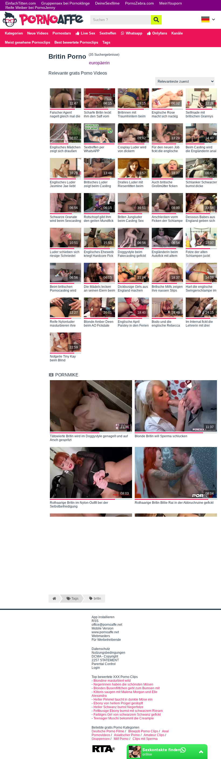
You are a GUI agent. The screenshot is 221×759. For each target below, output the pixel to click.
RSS (95, 621)
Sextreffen (107, 33)
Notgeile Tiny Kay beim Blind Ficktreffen (63, 359)
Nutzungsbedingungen (108, 653)
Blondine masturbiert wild (112, 681)
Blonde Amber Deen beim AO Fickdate (98, 323)
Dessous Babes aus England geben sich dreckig (200, 219)
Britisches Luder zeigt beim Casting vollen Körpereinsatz (99, 184)
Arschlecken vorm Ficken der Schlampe (167, 219)
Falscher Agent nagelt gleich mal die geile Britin (65, 115)
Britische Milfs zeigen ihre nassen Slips (167, 288)
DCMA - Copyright (105, 656)
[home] (54, 598)
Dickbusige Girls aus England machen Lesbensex (133, 289)
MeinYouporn (170, 3)
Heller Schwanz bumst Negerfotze (118, 707)
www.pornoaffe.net (105, 632)
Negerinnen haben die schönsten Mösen (123, 684)
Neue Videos (37, 33)
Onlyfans (159, 33)
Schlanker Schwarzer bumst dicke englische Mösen (201, 184)
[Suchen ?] (156, 20)
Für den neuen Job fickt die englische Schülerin (165, 149)
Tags (106, 42)
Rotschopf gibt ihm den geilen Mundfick (98, 219)
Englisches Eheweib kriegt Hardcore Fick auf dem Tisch (99, 254)
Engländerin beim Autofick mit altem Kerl (165, 254)
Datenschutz (101, 649)
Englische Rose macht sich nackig (165, 114)
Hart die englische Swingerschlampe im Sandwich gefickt (201, 289)
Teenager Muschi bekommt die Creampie (124, 718)
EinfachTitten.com (20, 3)
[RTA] (103, 752)
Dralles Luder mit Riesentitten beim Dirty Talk (130, 184)
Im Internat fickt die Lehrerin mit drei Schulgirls (199, 324)
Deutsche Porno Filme (108, 731)
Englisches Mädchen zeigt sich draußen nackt (65, 149)
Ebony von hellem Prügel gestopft (118, 703)
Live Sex (87, 33)
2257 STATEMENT (105, 660)
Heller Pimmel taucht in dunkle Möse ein (123, 699)
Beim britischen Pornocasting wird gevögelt (63, 289)
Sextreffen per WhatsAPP (94, 149)
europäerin (99, 63)
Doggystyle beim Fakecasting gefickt (132, 254)
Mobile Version (102, 628)
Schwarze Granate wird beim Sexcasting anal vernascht (65, 219)
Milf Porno (121, 739)
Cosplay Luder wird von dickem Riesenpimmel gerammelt (132, 149)
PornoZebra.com (139, 3)
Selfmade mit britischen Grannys (199, 114)
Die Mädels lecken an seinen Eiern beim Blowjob (99, 289)
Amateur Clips (154, 735)
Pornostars (62, 33)
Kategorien (14, 33)
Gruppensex (101, 739)
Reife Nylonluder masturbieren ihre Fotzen (63, 324)
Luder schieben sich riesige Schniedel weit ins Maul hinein (65, 254)
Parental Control (104, 664)
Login (96, 668)
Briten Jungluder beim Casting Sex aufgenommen (131, 219)
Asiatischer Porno (127, 735)
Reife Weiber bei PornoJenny (30, 7)
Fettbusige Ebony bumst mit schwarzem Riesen (128, 711)
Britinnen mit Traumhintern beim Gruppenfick (132, 115)
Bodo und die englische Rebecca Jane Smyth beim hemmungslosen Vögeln (166, 324)
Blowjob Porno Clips (143, 731)
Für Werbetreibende (106, 640)
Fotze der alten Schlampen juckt (198, 254)
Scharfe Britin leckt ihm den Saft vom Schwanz (97, 115)
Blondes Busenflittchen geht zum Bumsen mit (127, 688)
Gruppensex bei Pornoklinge (65, 3)
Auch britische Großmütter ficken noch (165, 184)
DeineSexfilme (107, 3)
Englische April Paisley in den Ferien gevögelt (133, 324)
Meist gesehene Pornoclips (27, 42)
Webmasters (101, 636)
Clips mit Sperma (145, 739)
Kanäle (177, 33)
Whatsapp (133, 33)
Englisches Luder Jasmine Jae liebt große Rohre (62, 184)
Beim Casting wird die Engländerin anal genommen (201, 149)
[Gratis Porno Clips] (43, 26)
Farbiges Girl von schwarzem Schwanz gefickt (127, 714)
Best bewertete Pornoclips (76, 42)
